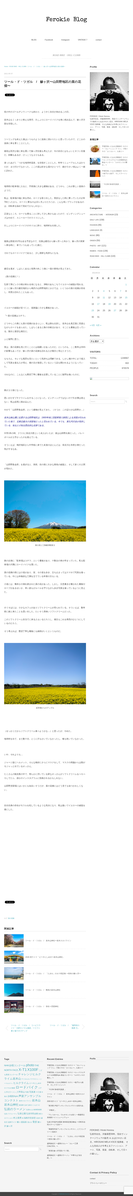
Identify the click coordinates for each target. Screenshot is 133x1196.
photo (30, 1065)
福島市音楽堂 (30, 1118)
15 (126, 297)
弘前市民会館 (32, 1114)
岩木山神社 (11, 1104)
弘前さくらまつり (34, 1105)
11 (104, 297)
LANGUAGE (94, 230)
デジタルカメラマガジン (30, 1079)
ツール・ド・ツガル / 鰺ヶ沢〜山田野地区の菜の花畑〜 (46, 66)
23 (93, 310)
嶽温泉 (21, 1105)
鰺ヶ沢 (9, 1126)
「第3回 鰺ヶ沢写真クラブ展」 (58, 1151)
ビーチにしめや (35, 1083)
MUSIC (92, 235)
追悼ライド (12, 1122)
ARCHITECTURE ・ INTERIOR (102, 215)
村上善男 (17, 1118)
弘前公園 (22, 1113)
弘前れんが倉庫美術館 (34, 1110)
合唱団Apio (13, 1096)
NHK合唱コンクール (14, 1065)
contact (99, 40)
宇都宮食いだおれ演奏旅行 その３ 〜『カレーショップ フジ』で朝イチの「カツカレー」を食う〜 (115, 148)
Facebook (49, 40)
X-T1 (23, 1069)
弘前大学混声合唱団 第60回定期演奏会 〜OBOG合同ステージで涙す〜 (66, 1123)
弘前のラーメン (15, 1109)
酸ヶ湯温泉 (22, 1122)
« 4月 (92, 325)
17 (98, 304)
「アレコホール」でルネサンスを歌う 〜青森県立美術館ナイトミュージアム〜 (66, 1116)
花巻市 (38, 1118)
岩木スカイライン (25, 1101)
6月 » (98, 325)
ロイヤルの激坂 (9, 1088)
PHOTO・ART (95, 246)
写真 (27, 1092)
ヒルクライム (21, 1083)
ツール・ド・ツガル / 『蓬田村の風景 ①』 (64, 1026)
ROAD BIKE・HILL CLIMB (66, 55)
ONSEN (93, 241)
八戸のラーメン (10, 1092)
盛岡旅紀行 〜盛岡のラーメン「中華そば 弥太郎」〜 (64, 1156)
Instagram (65, 40)
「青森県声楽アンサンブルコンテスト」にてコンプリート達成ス (66, 1130)
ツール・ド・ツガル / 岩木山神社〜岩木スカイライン (48, 941)
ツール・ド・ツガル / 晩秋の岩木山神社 (42, 990)
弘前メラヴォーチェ (10, 1114)
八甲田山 (20, 1092)
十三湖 (38, 1092)
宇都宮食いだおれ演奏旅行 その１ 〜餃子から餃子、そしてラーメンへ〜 (115, 173)
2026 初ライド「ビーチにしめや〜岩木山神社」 (45, 957)
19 (109, 304)
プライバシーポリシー (98, 1183)
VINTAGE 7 (82, 40)
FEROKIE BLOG (64, 1194)
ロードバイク (27, 1087)
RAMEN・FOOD (96, 251)
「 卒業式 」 (51, 1110)
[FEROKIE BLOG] (66, 11)
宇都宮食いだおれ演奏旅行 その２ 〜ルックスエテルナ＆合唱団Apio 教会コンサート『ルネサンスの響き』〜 (66, 1075)
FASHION (93, 225)
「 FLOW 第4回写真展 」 (111, 184)
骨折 (34, 1122)
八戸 (40, 1088)
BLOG (33, 40)
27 (115, 310)
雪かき (29, 1122)
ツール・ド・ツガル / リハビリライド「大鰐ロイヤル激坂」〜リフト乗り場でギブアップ (26, 1028)
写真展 (32, 1092)
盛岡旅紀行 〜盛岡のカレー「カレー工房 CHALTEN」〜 (62, 1145)
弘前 (25, 1105)
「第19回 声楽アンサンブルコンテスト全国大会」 (66, 1106)
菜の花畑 (11, 918)
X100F (32, 1069)
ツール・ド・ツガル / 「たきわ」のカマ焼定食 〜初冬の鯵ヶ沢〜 (53, 973)
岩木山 (36, 1100)
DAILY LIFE (94, 220)
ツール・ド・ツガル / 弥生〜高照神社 (42, 1006)
